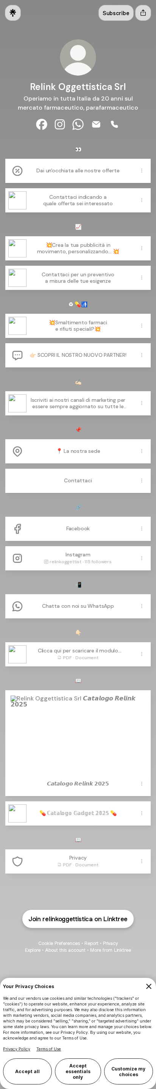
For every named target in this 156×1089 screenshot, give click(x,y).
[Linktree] (12, 12)
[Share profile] (143, 12)
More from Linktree (110, 950)
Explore (33, 950)
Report (91, 943)
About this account (65, 950)
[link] (42, 124)
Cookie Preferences (59, 943)
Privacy (110, 943)
